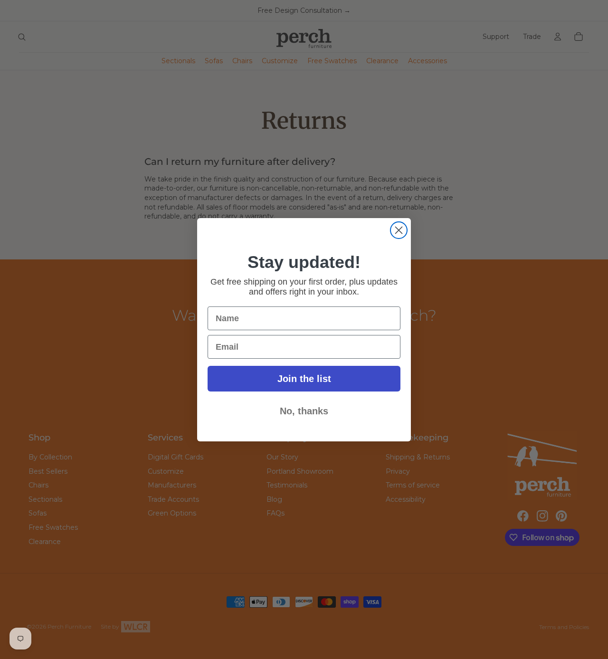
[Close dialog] (398, 230)
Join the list (304, 378)
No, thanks (304, 411)
